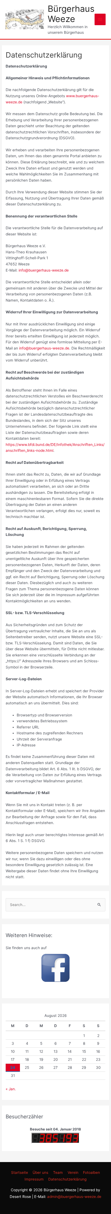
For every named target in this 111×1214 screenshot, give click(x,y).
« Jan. (11, 1089)
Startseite (19, 1172)
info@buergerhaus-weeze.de (44, 270)
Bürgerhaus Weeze (71, 13)
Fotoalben (91, 1172)
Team (58, 1172)
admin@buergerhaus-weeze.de (74, 1196)
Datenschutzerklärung (67, 1179)
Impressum (34, 1179)
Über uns (40, 1172)
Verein (73, 1172)
